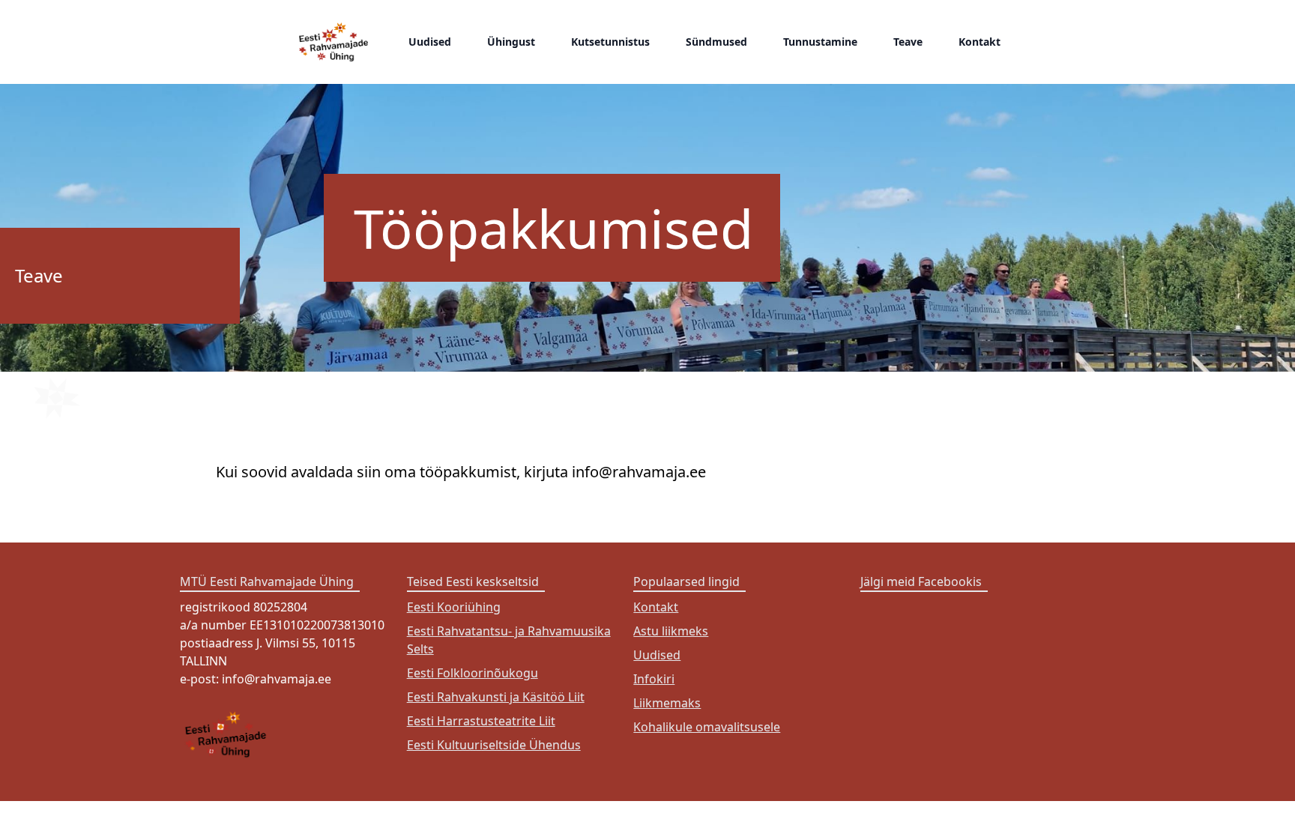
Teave (908, 41)
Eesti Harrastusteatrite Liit (481, 721)
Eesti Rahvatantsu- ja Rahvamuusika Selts (509, 640)
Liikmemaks (667, 703)
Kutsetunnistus (610, 41)
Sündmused (716, 41)
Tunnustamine (820, 41)
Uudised (429, 41)
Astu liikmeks (670, 631)
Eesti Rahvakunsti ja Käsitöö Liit (496, 697)
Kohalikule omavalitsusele (706, 727)
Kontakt (979, 41)
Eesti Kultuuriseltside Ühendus (494, 745)
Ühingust (511, 41)
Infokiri (653, 679)
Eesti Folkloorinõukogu (472, 673)
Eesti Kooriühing (454, 607)
